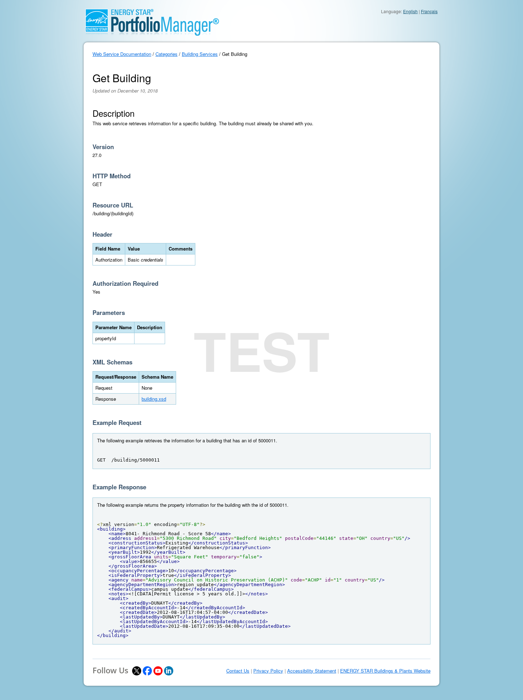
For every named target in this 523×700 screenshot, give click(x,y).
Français (429, 11)
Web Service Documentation (122, 54)
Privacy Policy (268, 671)
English (410, 11)
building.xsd (154, 398)
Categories (166, 54)
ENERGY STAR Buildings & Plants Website (385, 671)
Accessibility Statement (311, 671)
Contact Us (237, 671)
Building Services (200, 54)
